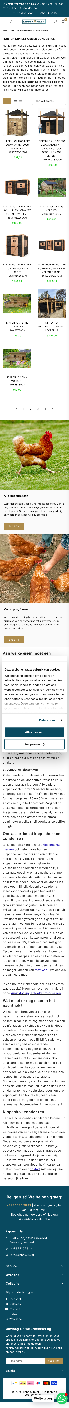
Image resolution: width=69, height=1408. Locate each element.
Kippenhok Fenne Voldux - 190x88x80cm (17, 326)
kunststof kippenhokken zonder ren (36, 993)
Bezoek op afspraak (22, 1242)
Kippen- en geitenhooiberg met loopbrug (51, 326)
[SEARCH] (11, 22)
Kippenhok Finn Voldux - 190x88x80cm (17, 381)
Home (5, 30)
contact (35, 1169)
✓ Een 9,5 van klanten (23, 7)
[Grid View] (16, 101)
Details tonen (48, 720)
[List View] (20, 101)
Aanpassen (32, 744)
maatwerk (41, 970)
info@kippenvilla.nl (22, 1254)
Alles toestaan (34, 732)
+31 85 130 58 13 (21, 1248)
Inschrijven (54, 1360)
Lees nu (14, 526)
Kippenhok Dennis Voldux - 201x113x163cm (51, 210)
